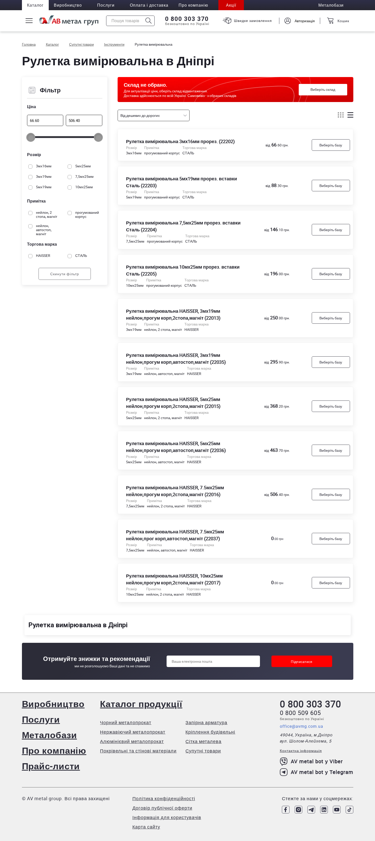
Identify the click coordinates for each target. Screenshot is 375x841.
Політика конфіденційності (163, 798)
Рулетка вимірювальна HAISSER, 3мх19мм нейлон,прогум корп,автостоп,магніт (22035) (176, 358)
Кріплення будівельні (210, 732)
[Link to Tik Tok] (349, 809)
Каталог (35, 5)
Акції (231, 5)
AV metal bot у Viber (317, 761)
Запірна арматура (206, 722)
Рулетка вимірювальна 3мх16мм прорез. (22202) (180, 141)
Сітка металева (203, 741)
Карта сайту (146, 827)
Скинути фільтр (64, 274)
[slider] (30, 137)
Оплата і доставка (149, 5)
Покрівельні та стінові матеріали (138, 751)
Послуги (106, 5)
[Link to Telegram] (311, 809)
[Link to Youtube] (337, 809)
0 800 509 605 (300, 713)
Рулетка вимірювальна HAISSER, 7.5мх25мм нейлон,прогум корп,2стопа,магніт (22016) (175, 490)
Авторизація (305, 20)
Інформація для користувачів (166, 817)
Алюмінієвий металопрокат (132, 741)
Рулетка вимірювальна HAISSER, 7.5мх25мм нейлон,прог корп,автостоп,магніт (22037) (175, 535)
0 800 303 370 (187, 19)
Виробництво (68, 5)
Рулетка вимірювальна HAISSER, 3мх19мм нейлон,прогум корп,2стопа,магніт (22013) (173, 314)
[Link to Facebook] (286, 809)
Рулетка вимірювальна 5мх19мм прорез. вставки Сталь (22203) (181, 182)
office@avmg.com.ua (301, 726)
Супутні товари (203, 751)
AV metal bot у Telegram (322, 772)
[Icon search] (148, 21)
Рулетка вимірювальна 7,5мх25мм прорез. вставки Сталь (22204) (183, 226)
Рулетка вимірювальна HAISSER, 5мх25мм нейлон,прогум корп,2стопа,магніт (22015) (173, 402)
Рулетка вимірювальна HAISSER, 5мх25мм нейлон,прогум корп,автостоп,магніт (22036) (176, 446)
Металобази (49, 735)
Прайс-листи (51, 766)
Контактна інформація (301, 750)
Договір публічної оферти (162, 808)
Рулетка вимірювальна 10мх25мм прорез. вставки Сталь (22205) (183, 270)
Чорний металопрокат (125, 722)
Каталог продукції (141, 704)
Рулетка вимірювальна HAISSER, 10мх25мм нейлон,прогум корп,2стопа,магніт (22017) (174, 579)
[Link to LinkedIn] (324, 809)
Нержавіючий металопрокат (132, 732)
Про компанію (54, 750)
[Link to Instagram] (298, 809)
